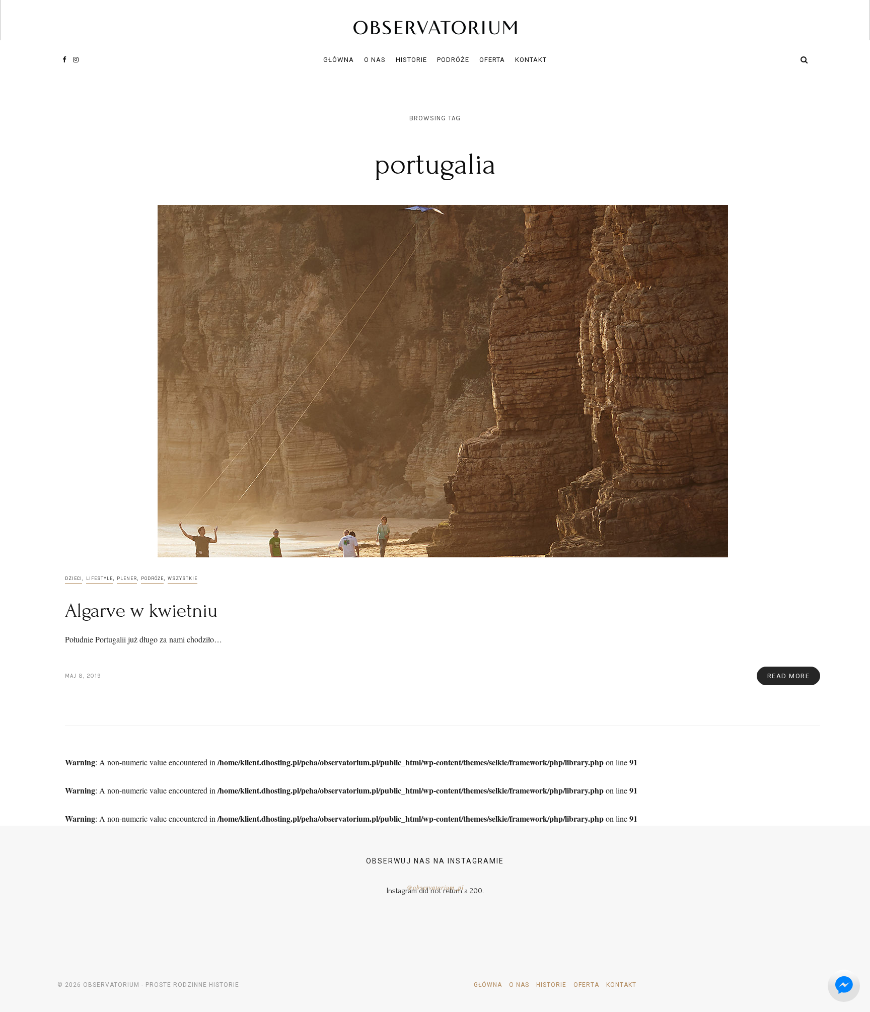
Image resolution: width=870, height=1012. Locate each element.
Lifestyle (99, 578)
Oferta (492, 59)
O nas (375, 59)
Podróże (453, 59)
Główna (338, 59)
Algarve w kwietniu (141, 611)
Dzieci (73, 578)
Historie (411, 59)
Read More (788, 676)
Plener (127, 578)
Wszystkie (182, 578)
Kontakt (531, 59)
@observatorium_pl (435, 887)
